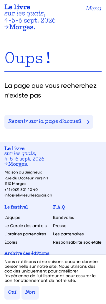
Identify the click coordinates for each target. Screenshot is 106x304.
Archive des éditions (26, 254)
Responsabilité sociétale (77, 242)
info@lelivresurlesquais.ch (28, 194)
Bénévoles (63, 217)
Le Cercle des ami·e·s (25, 226)
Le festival (16, 207)
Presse (60, 226)
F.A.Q (59, 207)
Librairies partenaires (25, 234)
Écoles (10, 242)
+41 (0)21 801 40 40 (21, 189)
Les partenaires (68, 234)
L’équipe (12, 217)
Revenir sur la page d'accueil (44, 121)
